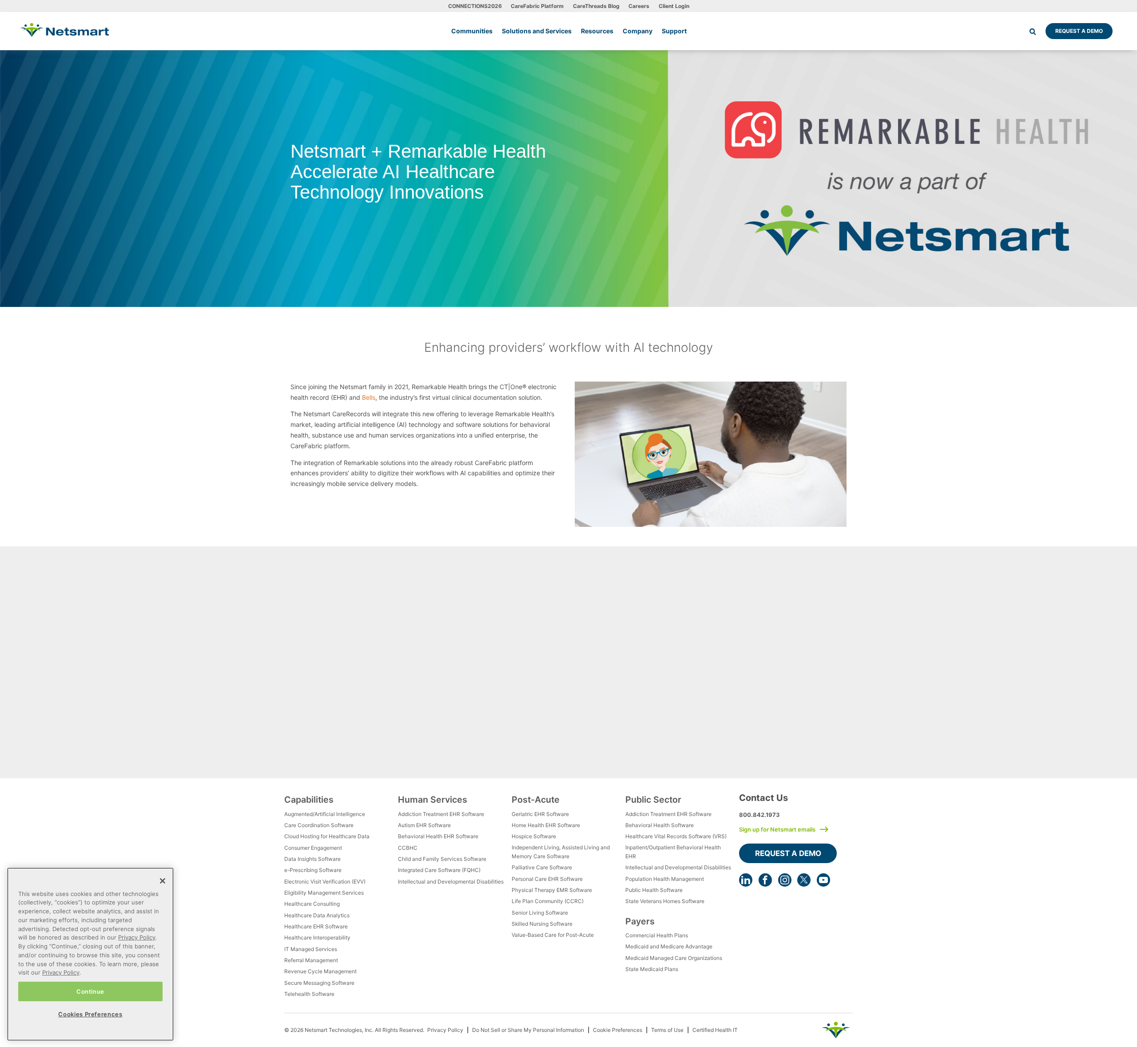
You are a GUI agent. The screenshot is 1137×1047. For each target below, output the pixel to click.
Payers (640, 921)
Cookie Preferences (617, 1030)
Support (674, 31)
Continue (90, 991)
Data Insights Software (312, 859)
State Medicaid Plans (651, 969)
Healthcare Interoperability (317, 937)
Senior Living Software (540, 912)
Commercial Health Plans (656, 935)
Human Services (432, 799)
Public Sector (653, 799)
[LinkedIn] (745, 880)
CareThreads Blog (596, 6)
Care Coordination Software (319, 825)
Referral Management (311, 960)
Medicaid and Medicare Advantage (668, 946)
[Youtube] (823, 880)
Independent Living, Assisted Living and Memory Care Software (561, 852)
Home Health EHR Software (546, 825)
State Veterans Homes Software (664, 901)
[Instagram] (784, 880)
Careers (638, 6)
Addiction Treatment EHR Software (441, 814)
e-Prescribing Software (313, 870)
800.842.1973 (759, 814)
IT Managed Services (310, 949)
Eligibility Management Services (324, 892)
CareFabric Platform (537, 6)
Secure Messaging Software (319, 982)
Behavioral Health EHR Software (438, 836)
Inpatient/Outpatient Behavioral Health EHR (673, 852)
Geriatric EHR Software (540, 814)
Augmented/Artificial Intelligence (324, 814)
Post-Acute (536, 799)
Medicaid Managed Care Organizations (673, 958)
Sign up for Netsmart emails (777, 829)
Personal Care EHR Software (547, 879)
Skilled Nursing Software (542, 923)
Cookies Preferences (90, 1014)
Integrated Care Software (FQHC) (439, 870)
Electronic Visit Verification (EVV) (325, 881)
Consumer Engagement (313, 847)
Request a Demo (1079, 31)
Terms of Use (667, 1030)
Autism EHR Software (424, 825)
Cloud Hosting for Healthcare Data (327, 836)
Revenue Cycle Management (320, 971)
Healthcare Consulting (312, 903)
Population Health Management (664, 879)
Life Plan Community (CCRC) (548, 901)
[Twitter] (804, 880)
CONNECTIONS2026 (475, 6)
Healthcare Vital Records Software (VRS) (676, 836)
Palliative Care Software (542, 867)
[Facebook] (765, 880)
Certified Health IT (715, 1030)
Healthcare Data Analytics (317, 915)
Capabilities (309, 799)
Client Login (674, 6)
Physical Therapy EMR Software (552, 890)
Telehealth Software (309, 994)
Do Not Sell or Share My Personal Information (528, 1030)
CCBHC (407, 847)
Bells (368, 397)
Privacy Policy (445, 1030)
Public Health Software (654, 890)
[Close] (162, 881)
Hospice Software (534, 836)
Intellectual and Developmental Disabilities (451, 881)
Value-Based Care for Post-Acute (553, 935)
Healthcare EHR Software (316, 926)
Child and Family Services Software (442, 859)
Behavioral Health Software (659, 825)
